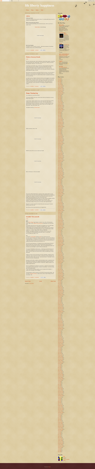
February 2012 (60, 321)
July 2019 (59, 196)
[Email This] (40, 50)
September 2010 (60, 345)
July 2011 (59, 331)
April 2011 (59, 335)
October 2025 (60, 91)
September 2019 (60, 193)
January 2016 (60, 255)
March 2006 (60, 420)
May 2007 (59, 401)
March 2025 (60, 101)
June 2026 (59, 80)
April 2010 (59, 352)
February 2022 (60, 153)
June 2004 (59, 450)
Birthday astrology (33, 273)
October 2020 (60, 175)
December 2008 (60, 374)
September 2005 (60, 429)
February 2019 (60, 203)
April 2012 (59, 318)
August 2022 (60, 144)
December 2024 (60, 105)
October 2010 (60, 343)
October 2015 (60, 259)
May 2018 (59, 216)
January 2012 (60, 322)
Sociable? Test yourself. (32, 217)
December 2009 (60, 357)
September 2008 (60, 378)
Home (27, 10)
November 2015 (60, 258)
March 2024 (60, 118)
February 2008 (60, 388)
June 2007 (59, 399)
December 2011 (60, 324)
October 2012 (60, 310)
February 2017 (60, 237)
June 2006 (59, 416)
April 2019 (59, 200)
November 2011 (60, 325)
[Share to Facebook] (43, 50)
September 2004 (60, 446)
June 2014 (59, 282)
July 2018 (59, 213)
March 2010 (60, 353)
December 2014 (60, 273)
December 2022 (60, 139)
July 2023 (59, 129)
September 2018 (60, 210)
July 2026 (59, 78)
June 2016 (59, 248)
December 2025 (60, 88)
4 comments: (36, 86)
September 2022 (60, 143)
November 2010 (60, 342)
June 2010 (59, 349)
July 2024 (59, 112)
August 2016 (60, 245)
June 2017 (59, 231)
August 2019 (60, 195)
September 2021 (60, 160)
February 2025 (60, 102)
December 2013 (60, 290)
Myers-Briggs (31, 222)
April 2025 (59, 99)
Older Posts (53, 281)
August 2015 (60, 262)
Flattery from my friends (33, 57)
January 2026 (60, 87)
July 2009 (59, 364)
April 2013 (59, 301)
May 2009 (59, 367)
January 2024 (60, 120)
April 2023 (59, 133)
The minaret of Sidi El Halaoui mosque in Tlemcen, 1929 (63, 55)
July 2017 (59, 230)
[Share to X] (42, 50)
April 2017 (59, 234)
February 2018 (60, 220)
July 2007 (59, 398)
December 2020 (60, 172)
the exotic (60, 25)
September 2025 (60, 92)
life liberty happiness (39, 5)
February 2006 (60, 422)
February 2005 (60, 439)
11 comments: (36, 277)
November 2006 (60, 409)
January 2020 (60, 188)
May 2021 (59, 165)
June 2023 (59, 130)
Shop (32, 10)
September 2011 (60, 328)
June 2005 (59, 433)
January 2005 (60, 440)
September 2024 (60, 109)
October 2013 (60, 293)
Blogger (49, 466)
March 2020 (60, 185)
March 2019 (60, 202)
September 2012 (60, 311)
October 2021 (60, 158)
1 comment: (37, 50)
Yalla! (42, 10)
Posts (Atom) (31, 283)
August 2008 (60, 380)
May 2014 (59, 283)
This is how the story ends (63, 67)
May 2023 (59, 132)
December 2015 (60, 256)
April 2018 (59, 217)
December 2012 (60, 307)
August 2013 (60, 296)
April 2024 (59, 116)
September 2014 (60, 277)
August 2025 (60, 94)
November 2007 (60, 392)
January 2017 (60, 238)
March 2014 (60, 286)
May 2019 (59, 199)
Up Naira (60, 43)
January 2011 (60, 339)
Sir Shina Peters (37, 107)
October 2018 (60, 209)
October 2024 (60, 108)
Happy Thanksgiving (32, 93)
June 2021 (59, 164)
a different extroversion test (38, 223)
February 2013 (60, 304)
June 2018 (59, 214)
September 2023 (60, 126)
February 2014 (60, 287)
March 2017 (60, 235)
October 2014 (60, 276)
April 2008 (59, 385)
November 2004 (60, 443)
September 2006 (60, 412)
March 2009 (60, 370)
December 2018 (60, 206)
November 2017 (60, 224)
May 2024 (59, 115)
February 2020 (60, 186)
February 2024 (60, 119)
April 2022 (59, 150)
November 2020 (60, 174)
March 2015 (60, 269)
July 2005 (59, 432)
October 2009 (60, 360)
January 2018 (60, 221)
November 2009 (60, 359)
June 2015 (59, 265)
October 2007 (60, 394)
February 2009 (60, 371)
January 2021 (60, 171)
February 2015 (60, 270)
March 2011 (60, 336)
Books (37, 10)
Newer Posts (28, 281)
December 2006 (60, 408)
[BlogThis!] (41, 50)
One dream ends (66, 44)
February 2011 (60, 338)
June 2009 (59, 366)
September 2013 (60, 294)
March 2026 (60, 84)
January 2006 (60, 423)
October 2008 (60, 377)
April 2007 (59, 402)
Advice (28, 16)
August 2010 (60, 346)
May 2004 (59, 451)
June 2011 (59, 332)
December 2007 (60, 391)
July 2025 (59, 95)
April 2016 (59, 251)
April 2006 (59, 419)
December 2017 (60, 223)
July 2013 (59, 297)
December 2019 (60, 189)
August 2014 (60, 279)
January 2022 (60, 154)
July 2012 (59, 314)
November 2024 (60, 106)
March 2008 (60, 387)
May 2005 (59, 434)
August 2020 (60, 178)
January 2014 (60, 289)
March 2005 (60, 437)
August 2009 (60, 363)
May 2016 (59, 249)
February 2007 (60, 405)
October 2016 (60, 242)
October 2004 (60, 444)
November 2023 (60, 123)
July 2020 (59, 179)
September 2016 (60, 244)
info (40, 236)
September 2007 (60, 395)
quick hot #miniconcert (66, 34)
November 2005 (60, 426)
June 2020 (59, 181)
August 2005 (60, 430)
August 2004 (60, 447)
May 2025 (59, 98)
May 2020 (59, 182)
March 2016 (60, 252)
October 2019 (60, 192)
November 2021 (60, 157)
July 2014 (59, 280)
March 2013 (60, 303)
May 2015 (59, 266)
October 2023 (60, 125)
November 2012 (60, 308)
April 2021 (59, 167)
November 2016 (60, 241)
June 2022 (59, 147)
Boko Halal (61, 66)
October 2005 (60, 427)
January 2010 (60, 356)
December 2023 (60, 122)
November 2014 (60, 275)
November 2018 (60, 207)
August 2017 (60, 228)
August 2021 (60, 161)
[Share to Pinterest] (44, 50)
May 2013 (59, 300)
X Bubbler (61, 61)
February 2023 (60, 136)
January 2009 (60, 373)
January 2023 (60, 137)
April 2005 (59, 436)
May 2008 (59, 384)
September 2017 (60, 227)
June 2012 (59, 315)
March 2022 (60, 151)
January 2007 (60, 406)
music (27, 59)
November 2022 (60, 140)
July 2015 (59, 263)
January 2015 (60, 272)
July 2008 (59, 381)
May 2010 (59, 350)
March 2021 (60, 168)
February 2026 (60, 85)
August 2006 (60, 413)
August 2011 (60, 329)
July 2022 (59, 146)
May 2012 (59, 317)
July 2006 (59, 415)
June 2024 (59, 113)
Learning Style (33, 236)
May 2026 (59, 81)
